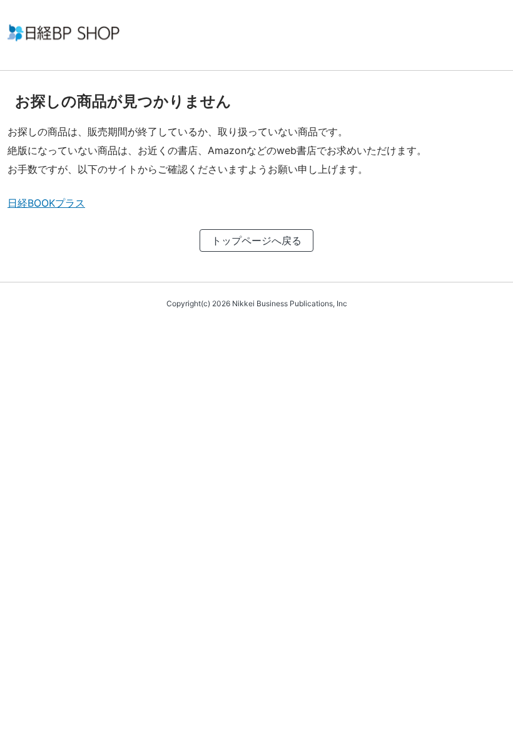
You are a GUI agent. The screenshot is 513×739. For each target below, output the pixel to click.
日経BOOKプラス (46, 203)
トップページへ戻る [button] (256, 240)
